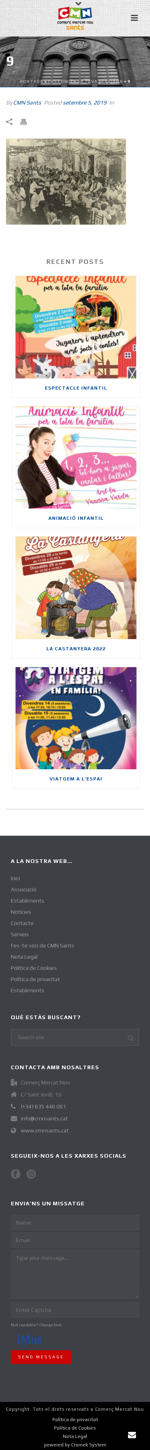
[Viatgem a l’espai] (76, 718)
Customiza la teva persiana (85, 81)
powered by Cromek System (75, 1445)
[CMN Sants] (75, 18)
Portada (31, 81)
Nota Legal (24, 956)
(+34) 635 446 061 (43, 1106)
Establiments (27, 900)
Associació (23, 889)
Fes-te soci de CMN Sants (42, 945)
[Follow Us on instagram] (31, 1174)
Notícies (21, 912)
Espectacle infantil (76, 388)
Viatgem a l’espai (76, 779)
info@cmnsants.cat (44, 1118)
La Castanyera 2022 (76, 649)
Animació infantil (76, 518)
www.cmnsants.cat (45, 1130)
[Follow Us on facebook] (15, 1174)
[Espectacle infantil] (76, 327)
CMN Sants (27, 102)
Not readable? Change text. (37, 1325)
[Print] (27, 121)
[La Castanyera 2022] (76, 588)
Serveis (20, 934)
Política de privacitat (35, 979)
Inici (15, 878)
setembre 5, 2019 (84, 102)
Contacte (22, 923)
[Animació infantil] (76, 457)
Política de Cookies (34, 968)
